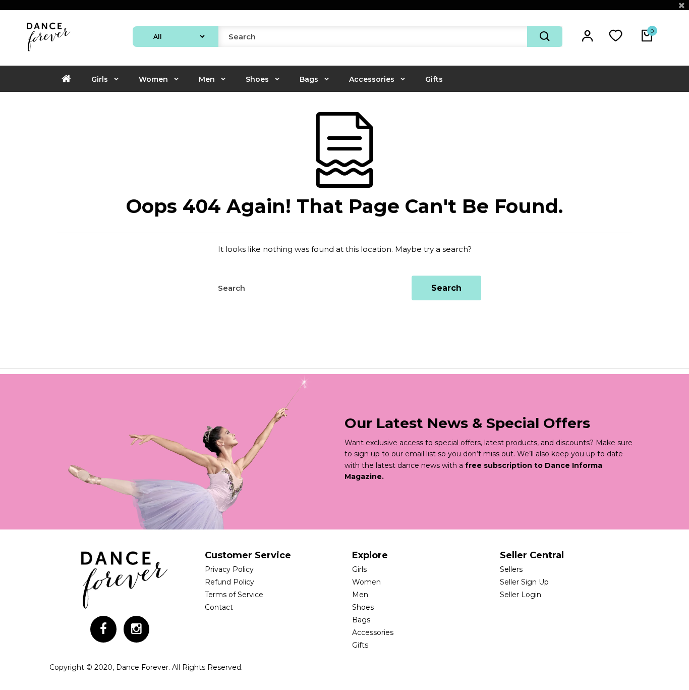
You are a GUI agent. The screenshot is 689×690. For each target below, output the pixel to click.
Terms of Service (234, 594)
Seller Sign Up (524, 582)
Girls (99, 79)
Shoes (257, 79)
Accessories (371, 79)
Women (153, 79)
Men (207, 79)
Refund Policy (229, 582)
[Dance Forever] (48, 52)
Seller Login (520, 594)
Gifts (434, 79)
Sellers (511, 569)
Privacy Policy (229, 569)
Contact (219, 607)
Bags (309, 79)
